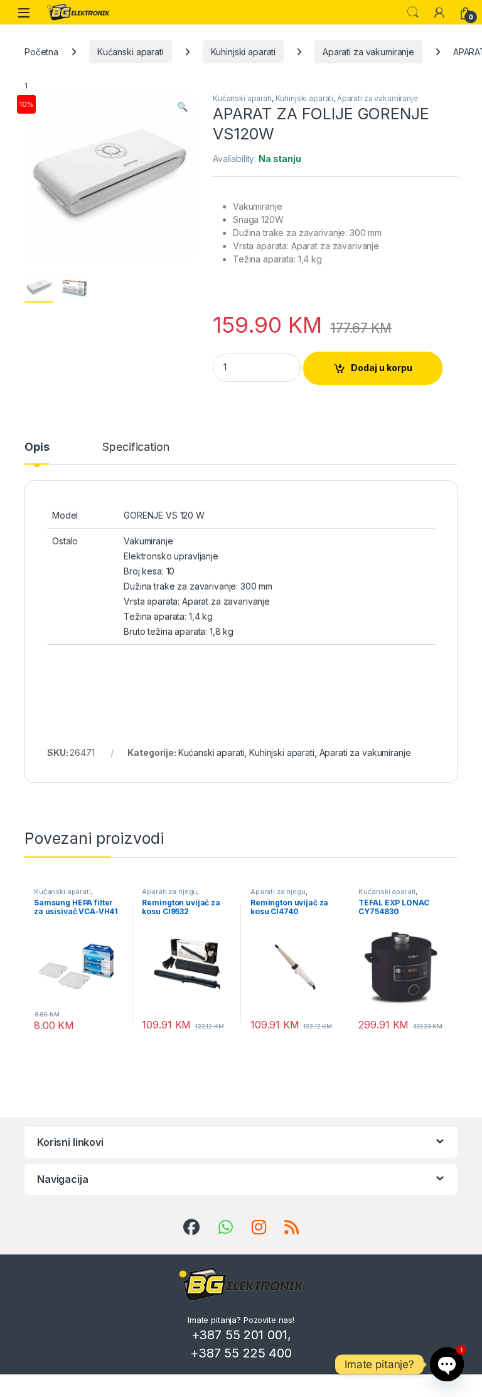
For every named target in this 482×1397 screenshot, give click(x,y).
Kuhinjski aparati (243, 51)
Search (413, 12)
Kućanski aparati (130, 51)
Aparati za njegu (169, 891)
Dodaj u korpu (381, 367)
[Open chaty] (447, 1364)
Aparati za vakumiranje (368, 51)
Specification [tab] (135, 447)
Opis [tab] (36, 447)
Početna (41, 51)
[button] (182, 106)
